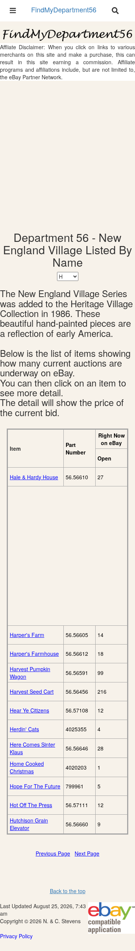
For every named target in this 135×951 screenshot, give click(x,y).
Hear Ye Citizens (29, 710)
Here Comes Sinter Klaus (32, 748)
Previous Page (53, 853)
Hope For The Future (35, 786)
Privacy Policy (16, 936)
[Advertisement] (67, 155)
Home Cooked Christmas (27, 767)
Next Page (87, 853)
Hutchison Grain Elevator (29, 824)
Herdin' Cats (24, 729)
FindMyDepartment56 (63, 9)
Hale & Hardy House (34, 477)
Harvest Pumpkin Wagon (30, 672)
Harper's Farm (27, 635)
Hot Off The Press (31, 805)
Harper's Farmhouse (34, 653)
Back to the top (68, 891)
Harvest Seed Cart (32, 691)
